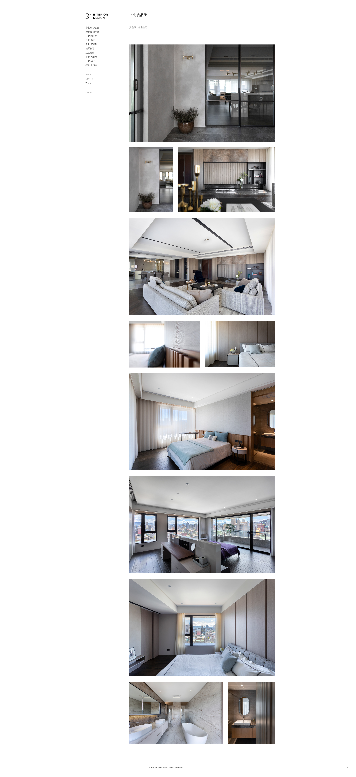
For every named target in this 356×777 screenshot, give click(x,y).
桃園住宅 (90, 48)
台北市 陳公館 (92, 27)
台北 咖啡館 (91, 35)
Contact (89, 92)
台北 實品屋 (91, 44)
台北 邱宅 (90, 60)
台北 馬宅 (90, 40)
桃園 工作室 (91, 65)
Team (88, 83)
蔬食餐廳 (90, 52)
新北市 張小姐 (92, 31)
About (89, 74)
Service (89, 78)
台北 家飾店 (91, 56)
